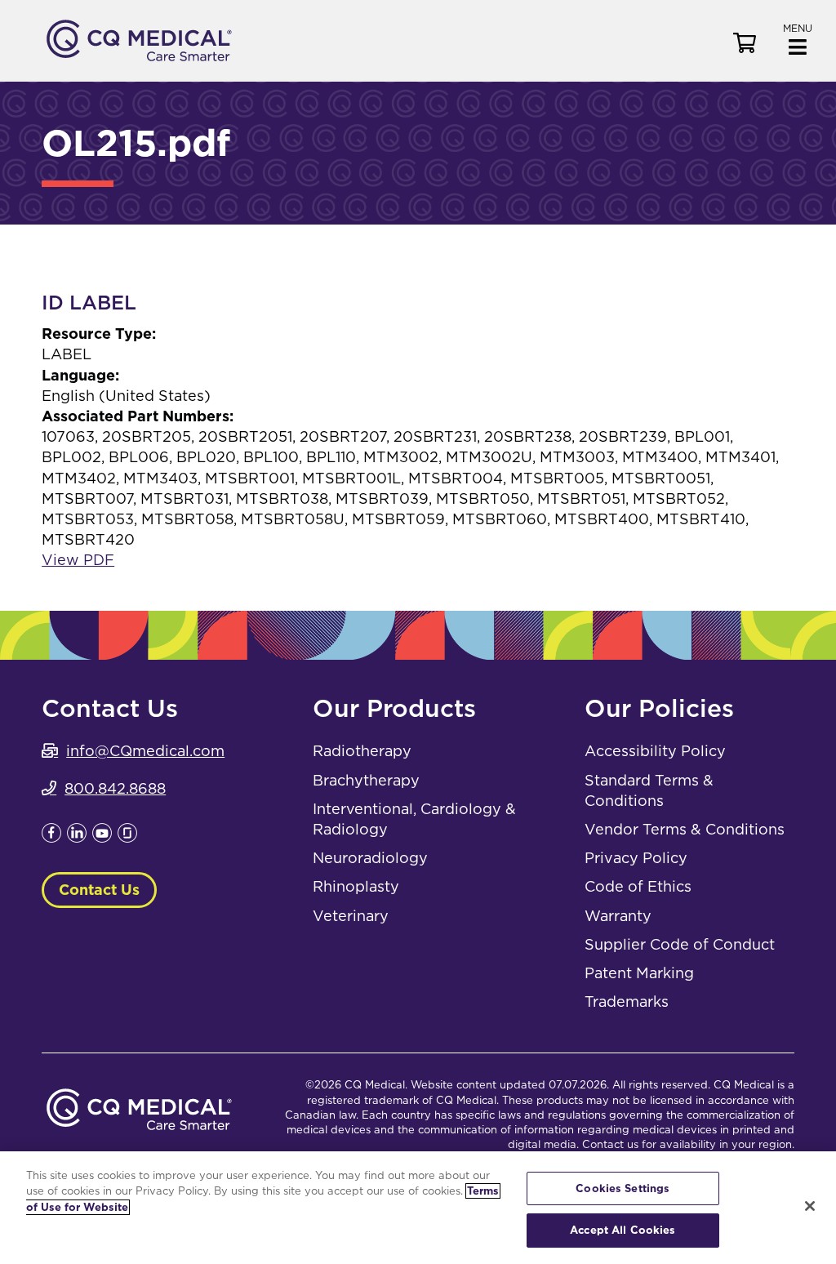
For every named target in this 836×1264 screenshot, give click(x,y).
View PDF (78, 559)
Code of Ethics (638, 886)
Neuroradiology (370, 857)
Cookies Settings (622, 1188)
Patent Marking (639, 972)
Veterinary (351, 915)
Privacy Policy (636, 857)
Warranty (618, 915)
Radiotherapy (362, 750)
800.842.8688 (115, 788)
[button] (797, 38)
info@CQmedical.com (145, 750)
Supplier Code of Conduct (680, 944)
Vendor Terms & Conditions (685, 829)
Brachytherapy (366, 780)
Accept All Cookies (622, 1230)
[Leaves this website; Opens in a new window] (51, 837)
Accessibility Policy (655, 750)
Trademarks (627, 1001)
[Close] (810, 1206)
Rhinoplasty (356, 886)
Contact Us (99, 889)
